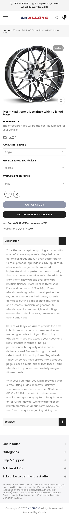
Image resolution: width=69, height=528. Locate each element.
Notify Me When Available (34, 214)
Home (6, 30)
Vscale (42, 512)
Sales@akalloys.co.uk (47, 3)
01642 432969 (21, 3)
